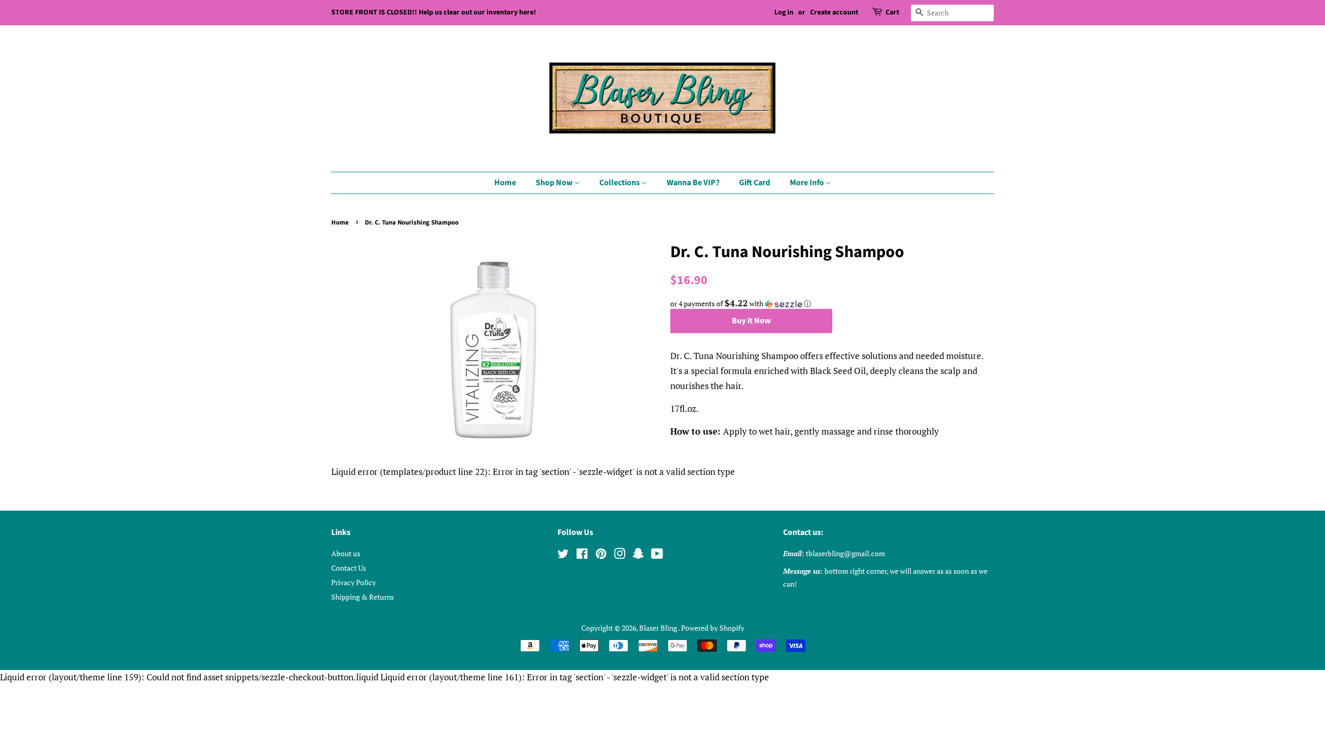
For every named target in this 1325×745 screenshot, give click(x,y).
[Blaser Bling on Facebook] (582, 555)
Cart (892, 12)
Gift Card (754, 182)
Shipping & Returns (362, 597)
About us (345, 553)
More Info (808, 182)
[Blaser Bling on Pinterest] (601, 555)
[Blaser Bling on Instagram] (619, 555)
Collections (620, 182)
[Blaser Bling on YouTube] (657, 555)
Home (505, 182)
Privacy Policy (353, 582)
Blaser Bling (658, 628)
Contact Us (348, 568)
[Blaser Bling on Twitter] (563, 555)
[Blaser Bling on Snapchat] (638, 555)
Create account (834, 12)
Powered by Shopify (712, 628)
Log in (783, 12)
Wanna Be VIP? (693, 182)
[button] (832, 304)
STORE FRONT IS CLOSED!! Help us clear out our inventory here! (433, 12)
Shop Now (555, 182)
